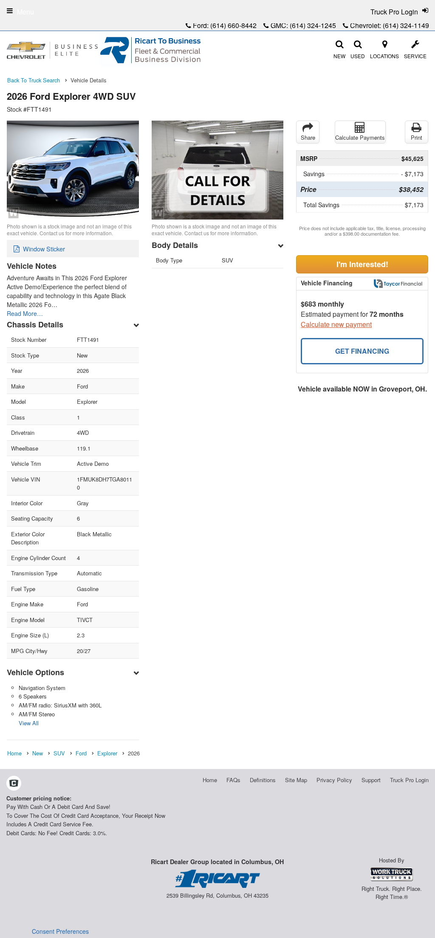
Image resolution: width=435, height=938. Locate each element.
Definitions (263, 780)
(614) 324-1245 (313, 25)
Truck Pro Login (409, 780)
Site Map (296, 780)
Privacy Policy (334, 780)
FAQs (233, 780)
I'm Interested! (362, 264)
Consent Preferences (60, 931)
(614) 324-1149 (406, 25)
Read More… (25, 313)
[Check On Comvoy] (13, 783)
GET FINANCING (362, 351)
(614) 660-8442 (233, 25)
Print (416, 137)
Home (210, 780)
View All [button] (29, 723)
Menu (25, 12)
